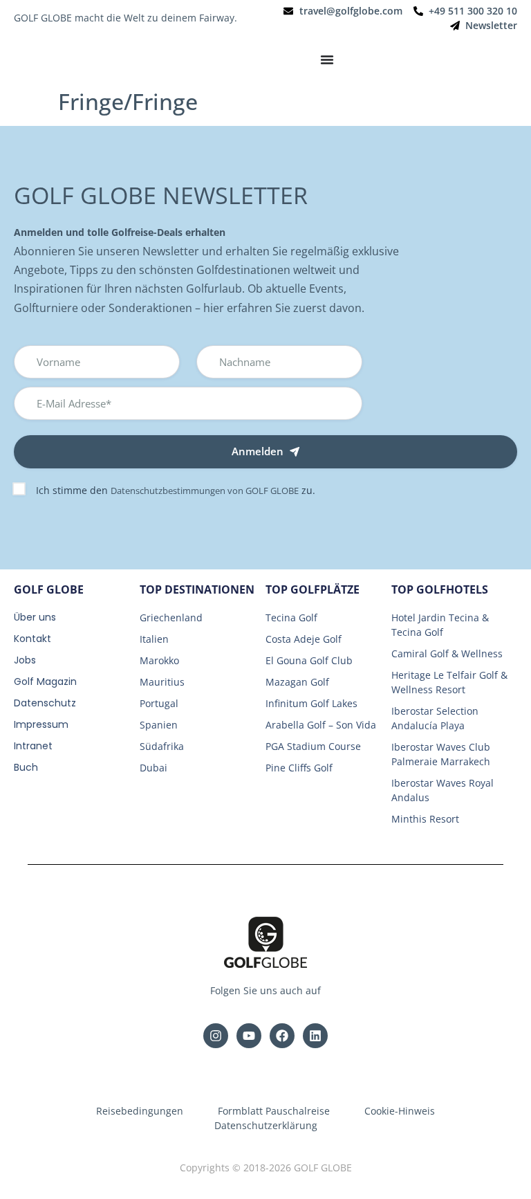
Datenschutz (45, 703)
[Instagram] (215, 1035)
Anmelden (257, 451)
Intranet (33, 746)
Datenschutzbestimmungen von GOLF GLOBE (205, 490)
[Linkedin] (315, 1035)
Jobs (25, 660)
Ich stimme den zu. (175, 490)
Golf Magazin (45, 681)
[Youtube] (248, 1035)
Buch (26, 767)
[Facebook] (282, 1035)
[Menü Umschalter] (327, 59)
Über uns (35, 617)
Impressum (41, 724)
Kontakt (32, 639)
